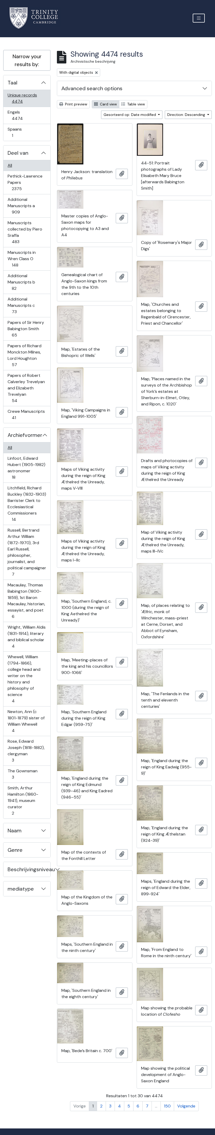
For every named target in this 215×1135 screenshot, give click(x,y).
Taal (12, 82)
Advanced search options (91, 88)
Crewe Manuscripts (26, 414)
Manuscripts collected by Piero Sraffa (24, 232)
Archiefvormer (25, 435)
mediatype (21, 888)
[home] (36, 18)
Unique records (22, 98)
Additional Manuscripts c (21, 305)
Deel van (18, 152)
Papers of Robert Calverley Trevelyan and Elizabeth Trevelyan (26, 387)
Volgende (186, 1106)
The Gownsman (22, 774)
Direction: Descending (186, 114)
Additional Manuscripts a (21, 205)
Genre (15, 850)
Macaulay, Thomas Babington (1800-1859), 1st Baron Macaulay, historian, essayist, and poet (26, 600)
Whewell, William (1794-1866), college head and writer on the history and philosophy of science (23, 679)
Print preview (75, 104)
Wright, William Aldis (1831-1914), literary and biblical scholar (26, 636)
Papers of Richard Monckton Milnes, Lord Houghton (24, 355)
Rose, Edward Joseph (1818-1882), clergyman (26, 750)
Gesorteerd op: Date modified (130, 114)
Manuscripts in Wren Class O (21, 258)
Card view (108, 104)
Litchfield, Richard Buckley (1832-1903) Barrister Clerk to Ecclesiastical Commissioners (26, 503)
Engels (20, 115)
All (10, 165)
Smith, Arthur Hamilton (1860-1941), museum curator (22, 800)
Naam (15, 830)
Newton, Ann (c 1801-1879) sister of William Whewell (26, 721)
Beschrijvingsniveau (29, 869)
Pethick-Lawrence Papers (24, 182)
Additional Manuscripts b (21, 282)
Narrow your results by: (27, 60)
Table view (135, 104)
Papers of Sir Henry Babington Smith (25, 328)
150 (167, 1106)
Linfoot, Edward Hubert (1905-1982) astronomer (26, 467)
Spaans (16, 132)
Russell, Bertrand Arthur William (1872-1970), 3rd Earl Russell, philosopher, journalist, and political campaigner (26, 552)
